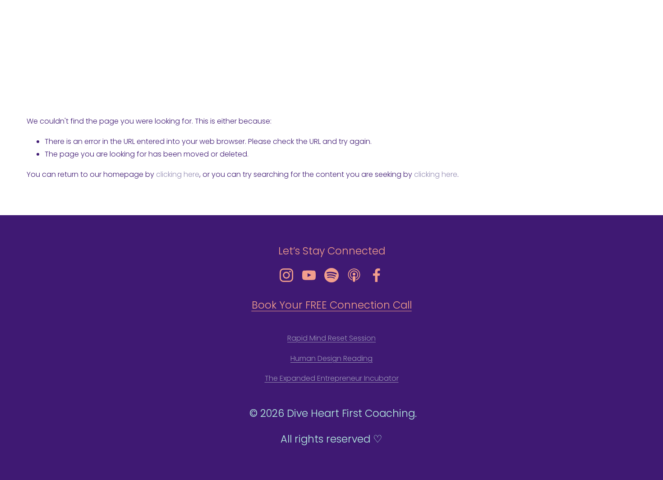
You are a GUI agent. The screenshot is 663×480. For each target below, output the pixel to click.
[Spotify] (331, 275)
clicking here (177, 174)
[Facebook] (376, 275)
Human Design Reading (331, 358)
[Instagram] (286, 275)
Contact (621, 40)
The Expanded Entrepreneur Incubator (332, 378)
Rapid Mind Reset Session (331, 338)
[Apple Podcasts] (354, 275)
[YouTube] (309, 275)
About (511, 40)
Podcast (583, 40)
